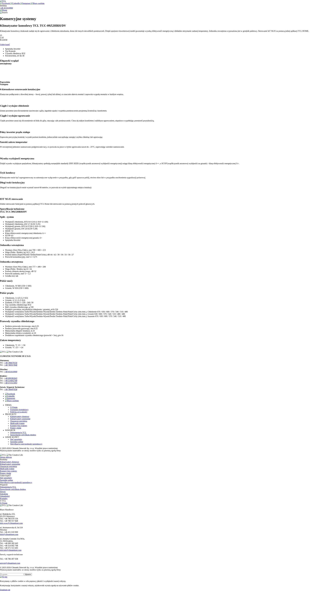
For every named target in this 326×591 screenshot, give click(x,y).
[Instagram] (25, 3)
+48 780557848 (10, 365)
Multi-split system (17, 423)
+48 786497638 (10, 389)
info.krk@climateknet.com (10, 550)
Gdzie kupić (5, 44)
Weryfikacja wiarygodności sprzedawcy (26, 444)
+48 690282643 (10, 378)
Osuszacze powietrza (18, 421)
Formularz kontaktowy (19, 410)
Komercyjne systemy (18, 426)
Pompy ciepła (15, 428)
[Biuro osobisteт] (12, 401)
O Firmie (13, 407)
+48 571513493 (10, 383)
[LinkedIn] (15, 3)
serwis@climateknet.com (10, 563)
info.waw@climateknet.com (11, 523)
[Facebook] (5, 3)
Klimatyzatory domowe (19, 416)
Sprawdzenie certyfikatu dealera (23, 435)
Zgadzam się (5, 590)
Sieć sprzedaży (16, 439)
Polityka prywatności (18, 412)
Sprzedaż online (16, 442)
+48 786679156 (10, 363)
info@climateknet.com (9, 534)
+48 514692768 (10, 380)
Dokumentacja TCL (18, 432)
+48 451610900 (6, 8)
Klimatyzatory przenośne (20, 419)
